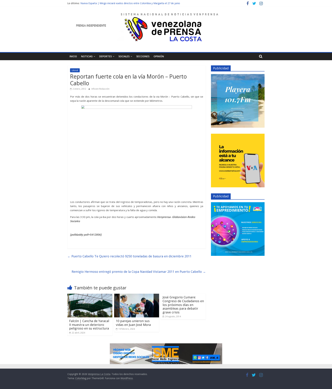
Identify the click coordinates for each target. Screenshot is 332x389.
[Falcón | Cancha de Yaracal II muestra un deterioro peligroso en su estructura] (89, 296)
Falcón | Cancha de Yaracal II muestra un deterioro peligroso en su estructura (89, 324)
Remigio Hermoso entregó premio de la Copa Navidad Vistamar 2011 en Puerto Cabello (139, 271)
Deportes (105, 56)
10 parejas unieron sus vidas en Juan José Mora (133, 323)
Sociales (124, 56)
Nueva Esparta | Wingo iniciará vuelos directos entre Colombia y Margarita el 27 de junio (130, 3)
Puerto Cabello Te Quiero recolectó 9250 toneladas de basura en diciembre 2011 (129, 256)
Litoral (75, 70)
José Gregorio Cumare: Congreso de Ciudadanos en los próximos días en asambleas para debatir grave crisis (183, 304)
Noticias (87, 56)
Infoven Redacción (100, 88)
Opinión (159, 56)
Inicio (73, 56)
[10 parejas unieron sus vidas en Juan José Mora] (136, 296)
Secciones (142, 56)
